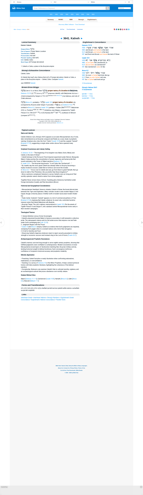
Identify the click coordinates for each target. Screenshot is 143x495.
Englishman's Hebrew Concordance (43, 300)
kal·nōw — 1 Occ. (87, 96)
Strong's (19, 29)
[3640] (2, 227)
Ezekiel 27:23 (67, 105)
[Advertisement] (71, 337)
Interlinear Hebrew (39, 298)
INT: (83, 54)
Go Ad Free (4, 487)
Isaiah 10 (25, 227)
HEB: (83, 48)
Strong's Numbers (53, 298)
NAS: (83, 50)
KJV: (83, 52)
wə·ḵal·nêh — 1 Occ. (88, 98)
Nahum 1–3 (34, 281)
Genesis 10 (42, 263)
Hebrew (24, 29)
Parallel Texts (60, 300)
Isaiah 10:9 (48, 102)
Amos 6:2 (59, 95)
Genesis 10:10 (26, 93)
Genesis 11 (58, 161)
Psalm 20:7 (72, 235)
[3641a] (140, 227)
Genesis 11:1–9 (31, 279)
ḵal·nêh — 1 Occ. (87, 94)
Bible (15, 29)
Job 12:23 (44, 222)
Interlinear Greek (26, 298)
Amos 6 (33, 227)
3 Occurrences (87, 83)
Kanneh (60, 79)
